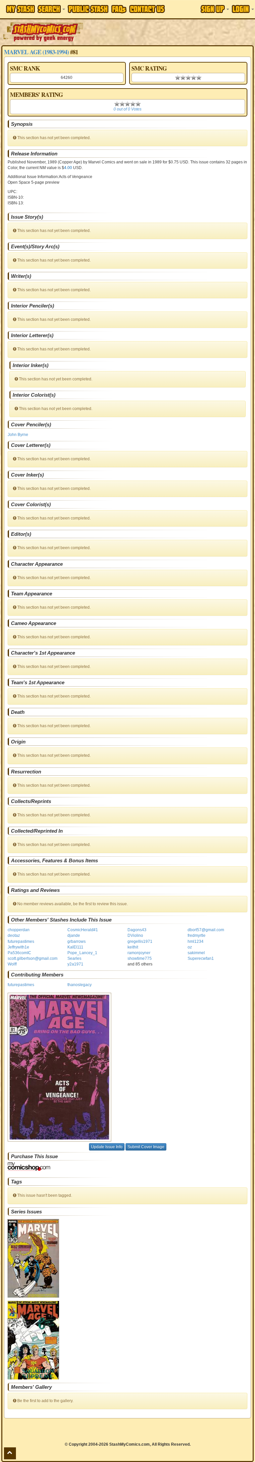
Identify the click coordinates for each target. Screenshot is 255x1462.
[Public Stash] (88, 9)
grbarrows (76, 941)
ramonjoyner (139, 952)
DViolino (135, 935)
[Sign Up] (214, 9)
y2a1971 (75, 964)
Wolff (12, 964)
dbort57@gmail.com (206, 930)
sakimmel (196, 952)
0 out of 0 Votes (127, 109)
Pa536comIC (19, 952)
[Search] (51, 9)
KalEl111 (75, 947)
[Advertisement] (169, 32)
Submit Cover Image (146, 1147)
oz (190, 947)
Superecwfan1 (201, 958)
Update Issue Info (107, 1147)
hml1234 (196, 941)
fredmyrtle (197, 935)
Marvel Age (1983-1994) (36, 52)
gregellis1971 (140, 941)
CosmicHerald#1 (82, 930)
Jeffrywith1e (18, 947)
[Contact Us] (147, 9)
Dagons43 (137, 930)
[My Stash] (20, 9)
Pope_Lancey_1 (82, 952)
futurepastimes (21, 941)
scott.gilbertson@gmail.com (32, 958)
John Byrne (18, 434)
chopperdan (19, 930)
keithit (133, 947)
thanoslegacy (79, 984)
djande (73, 935)
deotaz (14, 935)
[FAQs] (119, 9)
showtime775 (140, 958)
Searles (74, 958)
